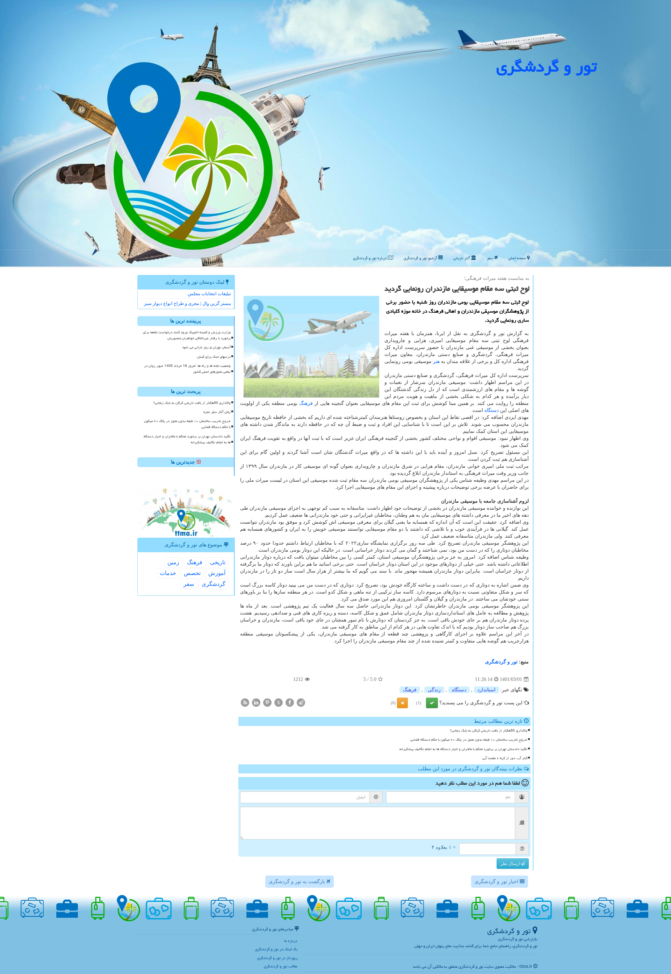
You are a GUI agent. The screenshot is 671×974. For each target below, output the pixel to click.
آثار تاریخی (462, 258)
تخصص (192, 573)
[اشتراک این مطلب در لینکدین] (256, 702)
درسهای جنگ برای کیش (214, 356)
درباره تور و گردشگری (370, 258)
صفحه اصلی (517, 258)
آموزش (216, 573)
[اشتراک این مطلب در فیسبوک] (290, 702)
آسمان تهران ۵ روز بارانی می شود (206, 347)
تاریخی (217, 562)
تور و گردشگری (501, 661)
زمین (173, 562)
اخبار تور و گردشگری (497, 881)
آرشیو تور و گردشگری (421, 258)
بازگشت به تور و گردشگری (297, 881)
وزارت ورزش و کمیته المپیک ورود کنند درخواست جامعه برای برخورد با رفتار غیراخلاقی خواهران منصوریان (187, 335)
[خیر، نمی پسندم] (402, 703)
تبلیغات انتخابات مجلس (209, 293)
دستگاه (491, 410)
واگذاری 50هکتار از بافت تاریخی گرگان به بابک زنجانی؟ (488, 730)
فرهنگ (306, 403)
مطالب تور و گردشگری (280, 966)
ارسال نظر (510, 863)
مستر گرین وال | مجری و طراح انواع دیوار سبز (187, 303)
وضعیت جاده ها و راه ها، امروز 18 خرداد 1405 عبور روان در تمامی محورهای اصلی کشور (187, 368)
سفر (490, 258)
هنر (436, 361)
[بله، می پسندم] (432, 703)
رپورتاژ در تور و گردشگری (277, 957)
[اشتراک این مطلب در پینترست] (267, 702)
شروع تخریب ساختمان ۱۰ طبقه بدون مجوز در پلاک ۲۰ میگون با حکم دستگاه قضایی (468, 739)
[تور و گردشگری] (335, 133)
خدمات (168, 573)
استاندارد (486, 689)
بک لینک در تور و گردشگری (276, 949)
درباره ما (290, 940)
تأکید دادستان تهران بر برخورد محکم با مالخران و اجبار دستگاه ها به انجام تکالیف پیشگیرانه (463, 749)
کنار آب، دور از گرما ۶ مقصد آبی (504, 758)
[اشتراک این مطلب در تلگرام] (301, 702)
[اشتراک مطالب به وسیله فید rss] (245, 702)
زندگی (434, 689)
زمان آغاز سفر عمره (217, 411)
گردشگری (213, 584)
